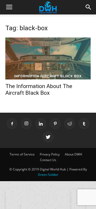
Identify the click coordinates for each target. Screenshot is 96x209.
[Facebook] (12, 123)
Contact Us (48, 160)
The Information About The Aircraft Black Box (38, 89)
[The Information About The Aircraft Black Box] (48, 58)
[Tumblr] (84, 123)
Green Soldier (48, 174)
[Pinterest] (55, 123)
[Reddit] (69, 123)
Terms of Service (22, 154)
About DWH (73, 154)
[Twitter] (48, 137)
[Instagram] (26, 123)
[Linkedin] (40, 123)
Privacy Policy (50, 154)
